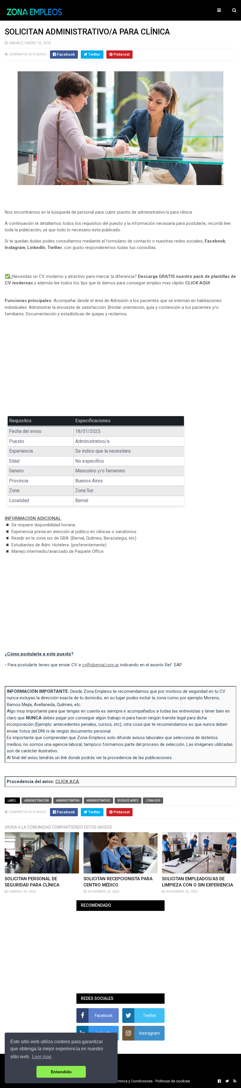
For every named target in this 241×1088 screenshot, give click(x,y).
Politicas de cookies (172, 1081)
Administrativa (67, 800)
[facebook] (219, 1081)
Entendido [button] (61, 1071)
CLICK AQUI (197, 283)
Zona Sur (153, 800)
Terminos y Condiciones (132, 1081)
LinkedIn (36, 247)
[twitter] (227, 1081)
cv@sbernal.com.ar (100, 664)
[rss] (234, 1081)
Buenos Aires (128, 800)
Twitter (54, 247)
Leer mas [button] (41, 1056)
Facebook (215, 241)
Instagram (15, 247)
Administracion (36, 800)
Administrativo (98, 800)
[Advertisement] (120, 365)
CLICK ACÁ (67, 781)
